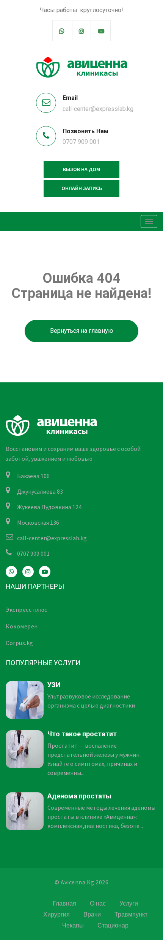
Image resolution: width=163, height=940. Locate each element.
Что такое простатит (82, 734)
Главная (64, 903)
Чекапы (73, 925)
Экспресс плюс (26, 609)
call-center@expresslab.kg (98, 108)
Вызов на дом (81, 169)
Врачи (92, 914)
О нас (98, 903)
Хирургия (56, 914)
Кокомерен (22, 626)
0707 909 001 (81, 141)
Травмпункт (130, 914)
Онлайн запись (81, 188)
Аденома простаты (79, 796)
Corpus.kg (19, 643)
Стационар (113, 925)
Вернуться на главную (81, 330)
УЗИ (54, 685)
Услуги (128, 903)
